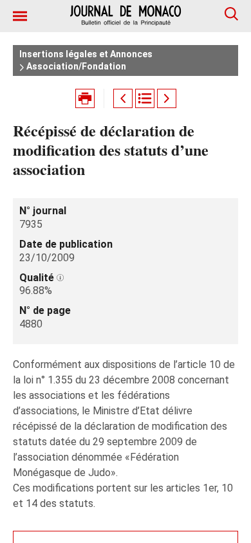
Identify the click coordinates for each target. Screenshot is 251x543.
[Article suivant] (166, 98)
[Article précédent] (123, 98)
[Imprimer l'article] (85, 98)
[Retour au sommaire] (144, 98)
